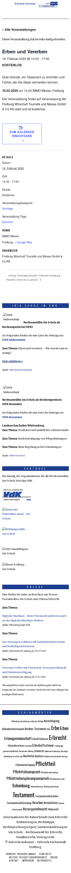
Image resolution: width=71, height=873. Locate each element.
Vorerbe (61, 803)
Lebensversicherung (52, 751)
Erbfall (35, 739)
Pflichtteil (45, 763)
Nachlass (39, 756)
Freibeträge (58, 745)
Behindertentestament (13, 729)
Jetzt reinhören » (12, 361)
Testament (24, 794)
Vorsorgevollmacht (35, 808)
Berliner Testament (36, 728)
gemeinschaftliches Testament (15, 751)
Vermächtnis (51, 802)
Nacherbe (28, 756)
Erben (64, 728)
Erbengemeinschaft (18, 738)
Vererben (37, 802)
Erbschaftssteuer (43, 745)
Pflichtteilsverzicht (57, 778)
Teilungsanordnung (51, 786)
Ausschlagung (52, 721)
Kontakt (14, 860)
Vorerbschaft (17, 809)
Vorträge (7, 208)
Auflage (40, 721)
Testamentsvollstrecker (46, 796)
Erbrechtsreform (16, 745)
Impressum (28, 860)
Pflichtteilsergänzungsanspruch (28, 778)
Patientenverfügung (25, 765)
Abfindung (15, 721)
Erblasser (43, 739)
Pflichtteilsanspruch (26, 771)
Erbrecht (7, 222)
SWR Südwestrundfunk (20, 370)
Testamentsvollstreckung (19, 803)
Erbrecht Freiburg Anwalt (21, 854)
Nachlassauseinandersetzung (55, 756)
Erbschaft (28, 745)
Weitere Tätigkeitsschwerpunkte (28, 857)
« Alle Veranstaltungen (19, 29)
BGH (48, 729)
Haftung (31, 751)
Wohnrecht (53, 809)
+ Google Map (23, 242)
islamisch (39, 751)
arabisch (33, 721)
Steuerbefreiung (36, 786)
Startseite (45, 854)
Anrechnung (25, 721)
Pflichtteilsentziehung (49, 772)
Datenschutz (44, 860)
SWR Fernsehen (17, 455)
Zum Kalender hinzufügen (22, 134)
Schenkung (21, 785)
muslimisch (18, 756)
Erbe (55, 727)
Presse (54, 857)
